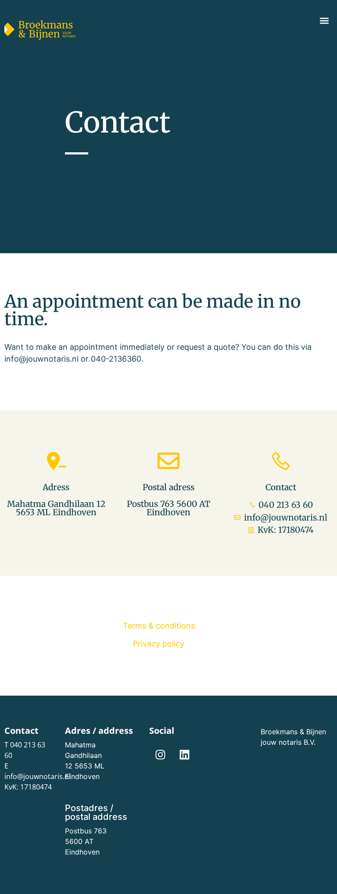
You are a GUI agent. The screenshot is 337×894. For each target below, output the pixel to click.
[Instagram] (160, 755)
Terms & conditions (159, 625)
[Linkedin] (184, 755)
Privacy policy (158, 643)
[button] (324, 20)
